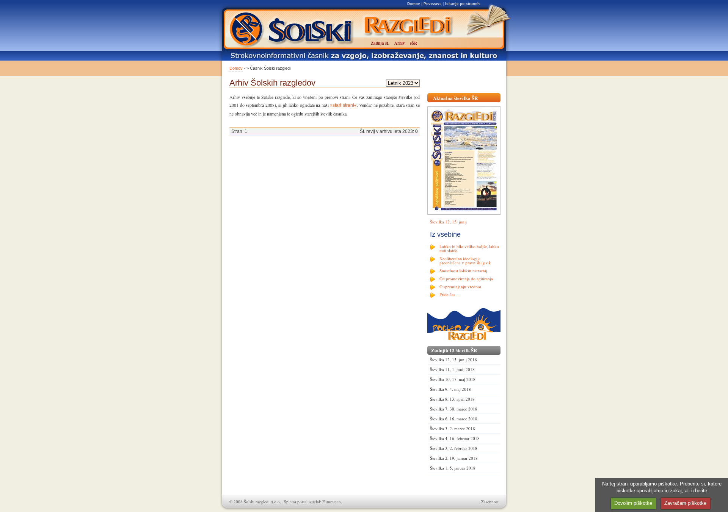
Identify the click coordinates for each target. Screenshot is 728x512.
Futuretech (331, 501)
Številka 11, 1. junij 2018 (452, 369)
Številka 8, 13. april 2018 (452, 399)
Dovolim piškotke (633, 503)
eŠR (413, 43)
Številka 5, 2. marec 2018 (452, 428)
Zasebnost (490, 501)
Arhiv (399, 43)
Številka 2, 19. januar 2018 (454, 458)
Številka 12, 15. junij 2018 (453, 359)
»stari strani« (343, 105)
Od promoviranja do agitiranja (466, 278)
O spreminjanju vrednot (460, 286)
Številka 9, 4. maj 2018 (450, 389)
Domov (413, 4)
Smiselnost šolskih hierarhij (463, 270)
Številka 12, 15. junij (448, 222)
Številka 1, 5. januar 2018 (452, 468)
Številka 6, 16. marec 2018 (453, 418)
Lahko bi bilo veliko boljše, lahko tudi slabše (469, 248)
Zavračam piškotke (685, 503)
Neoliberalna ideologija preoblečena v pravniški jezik (465, 260)
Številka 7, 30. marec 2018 (453, 409)
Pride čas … (449, 294)
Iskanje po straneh (462, 4)
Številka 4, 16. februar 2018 (455, 438)
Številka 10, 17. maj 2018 (452, 379)
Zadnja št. (380, 43)
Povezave (433, 4)
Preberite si (692, 484)
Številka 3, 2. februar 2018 (453, 448)
